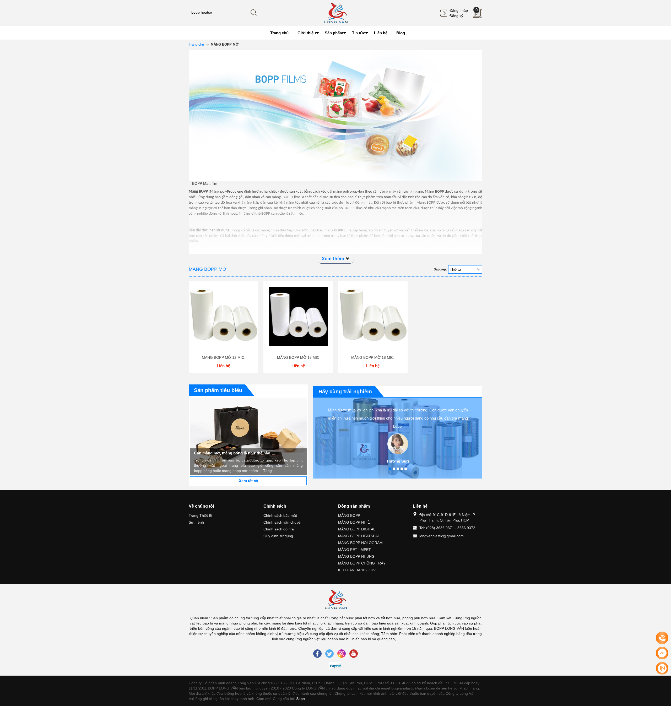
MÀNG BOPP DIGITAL (356, 529)
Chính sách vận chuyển (282, 522)
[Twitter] (329, 653)
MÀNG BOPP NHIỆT (355, 522)
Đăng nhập (459, 10)
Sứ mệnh (196, 522)
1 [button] (390, 469)
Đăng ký (456, 16)
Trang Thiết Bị (200, 515)
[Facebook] (317, 653)
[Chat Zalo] (662, 668)
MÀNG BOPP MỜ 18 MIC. (373, 357)
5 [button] (405, 469)
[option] (248, 436)
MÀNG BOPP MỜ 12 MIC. (223, 357)
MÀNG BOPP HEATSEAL (359, 536)
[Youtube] (353, 653)
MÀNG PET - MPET (354, 549)
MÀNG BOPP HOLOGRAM (360, 543)
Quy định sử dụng (278, 536)
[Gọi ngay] (662, 638)
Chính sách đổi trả (278, 529)
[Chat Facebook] (662, 653)
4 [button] (402, 469)
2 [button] (394, 469)
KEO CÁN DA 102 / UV (357, 570)
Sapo (300, 699)
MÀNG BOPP (349, 515)
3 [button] (398, 469)
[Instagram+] (341, 653)
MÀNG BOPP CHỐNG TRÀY (362, 563)
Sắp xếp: (440, 269)
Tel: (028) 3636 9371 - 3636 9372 (447, 528)
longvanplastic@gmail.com (441, 536)
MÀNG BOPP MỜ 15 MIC (298, 357)
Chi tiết (223, 318)
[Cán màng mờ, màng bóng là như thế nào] (248, 436)
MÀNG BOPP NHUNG (356, 556)
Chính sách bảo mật (280, 515)
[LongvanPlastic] (335, 13)
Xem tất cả (248, 481)
